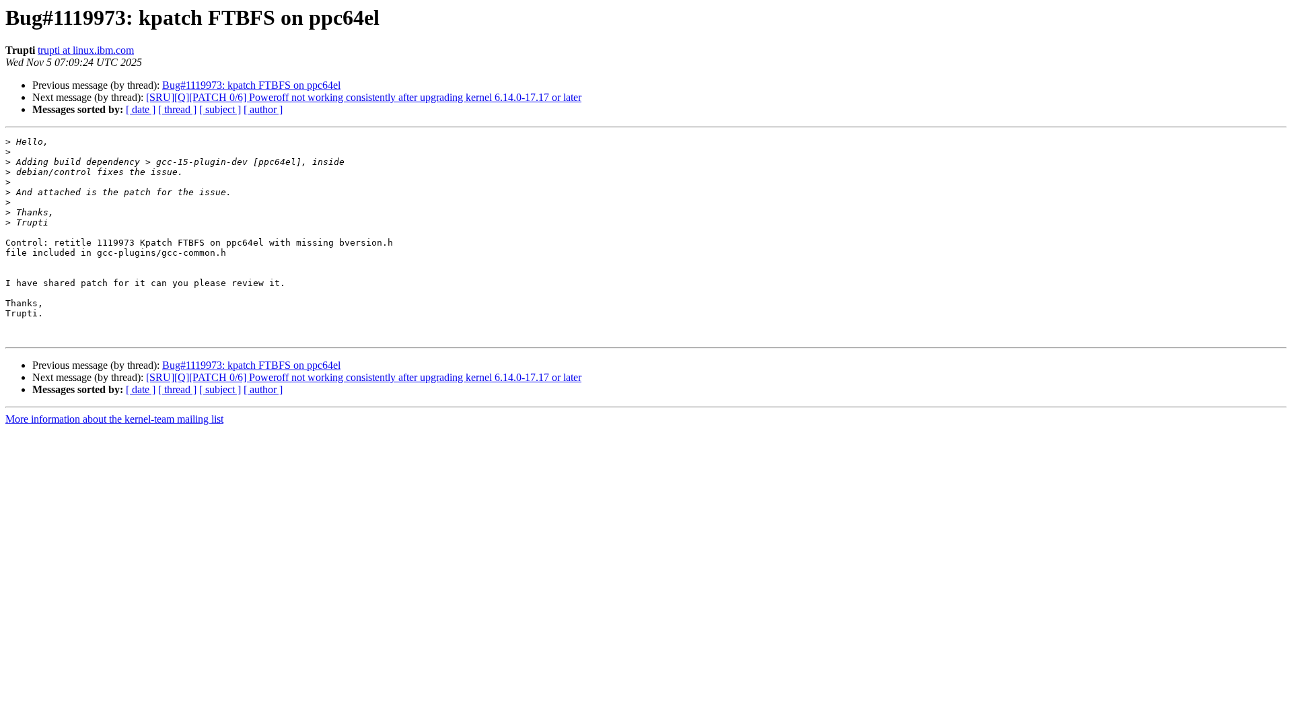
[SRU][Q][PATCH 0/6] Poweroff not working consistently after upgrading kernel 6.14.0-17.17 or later (363, 97)
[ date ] (140, 109)
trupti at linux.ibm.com (86, 50)
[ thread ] (177, 109)
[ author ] (263, 109)
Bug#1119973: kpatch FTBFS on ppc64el (251, 85)
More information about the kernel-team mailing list (114, 419)
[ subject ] (220, 109)
